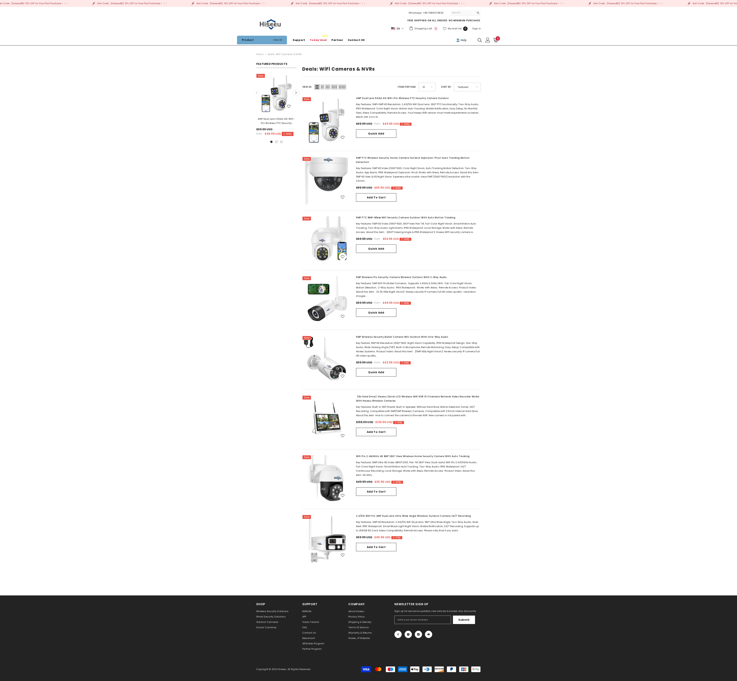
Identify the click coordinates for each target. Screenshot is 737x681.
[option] (276, 106)
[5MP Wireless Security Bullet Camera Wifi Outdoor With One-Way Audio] (326, 360)
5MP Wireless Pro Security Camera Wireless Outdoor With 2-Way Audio (401, 277)
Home (259, 54)
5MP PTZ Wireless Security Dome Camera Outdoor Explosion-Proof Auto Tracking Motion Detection (412, 160)
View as (307, 86)
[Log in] (487, 40)
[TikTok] (418, 634)
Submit (464, 620)
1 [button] (271, 142)
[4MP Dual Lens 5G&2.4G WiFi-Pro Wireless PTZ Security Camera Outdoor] (276, 94)
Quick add (376, 133)
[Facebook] (398, 634)
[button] (397, 29)
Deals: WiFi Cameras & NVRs (285, 54)
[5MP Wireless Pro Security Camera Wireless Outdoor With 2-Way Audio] (326, 300)
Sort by (446, 86)
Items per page (407, 86)
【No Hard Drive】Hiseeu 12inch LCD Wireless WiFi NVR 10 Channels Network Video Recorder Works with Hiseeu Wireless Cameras (417, 398)
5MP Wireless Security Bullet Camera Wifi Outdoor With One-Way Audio (402, 336)
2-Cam (374, 128)
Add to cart (376, 197)
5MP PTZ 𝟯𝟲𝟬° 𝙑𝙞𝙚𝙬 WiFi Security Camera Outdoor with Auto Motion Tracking (405, 217)
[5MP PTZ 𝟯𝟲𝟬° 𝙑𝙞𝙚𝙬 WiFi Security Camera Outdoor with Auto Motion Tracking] (326, 240)
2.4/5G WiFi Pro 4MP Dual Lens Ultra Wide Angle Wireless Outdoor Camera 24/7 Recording (413, 516)
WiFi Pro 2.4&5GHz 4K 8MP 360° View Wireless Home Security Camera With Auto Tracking (413, 456)
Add (376, 140)
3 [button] (281, 142)
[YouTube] (428, 634)
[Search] (465, 13)
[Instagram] (408, 634)
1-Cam (362, 128)
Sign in (476, 28)
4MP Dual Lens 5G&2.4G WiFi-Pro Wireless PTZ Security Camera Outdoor (276, 121)
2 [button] (276, 142)
